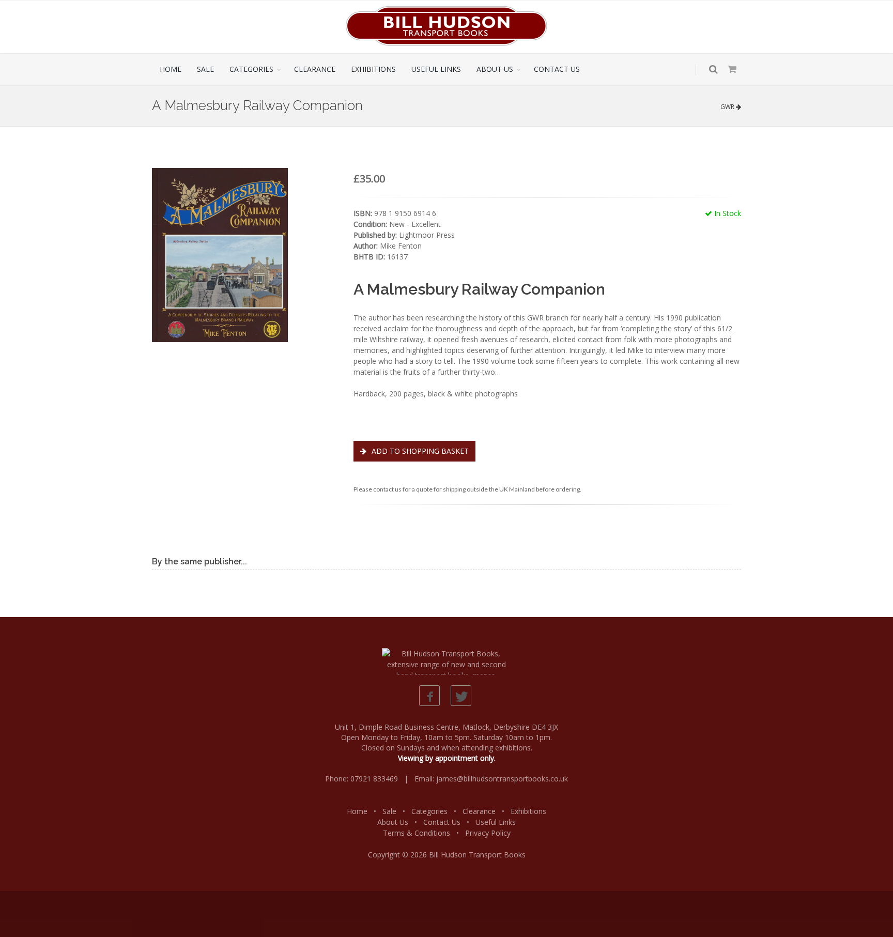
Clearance (479, 811)
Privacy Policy (488, 833)
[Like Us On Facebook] (429, 695)
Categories (429, 811)
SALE (205, 69)
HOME (170, 69)
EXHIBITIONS (373, 69)
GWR (728, 106)
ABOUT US (494, 69)
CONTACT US (557, 69)
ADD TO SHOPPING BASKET (419, 451)
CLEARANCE (314, 69)
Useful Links (495, 822)
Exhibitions (528, 811)
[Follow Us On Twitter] (461, 695)
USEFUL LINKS (436, 69)
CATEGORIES (251, 69)
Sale (389, 811)
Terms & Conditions (416, 833)
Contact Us (441, 822)
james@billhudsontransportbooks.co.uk (502, 779)
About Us (392, 822)
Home (357, 811)
